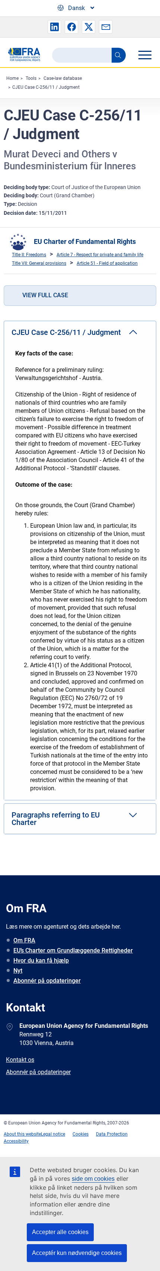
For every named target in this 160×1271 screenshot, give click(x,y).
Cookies (81, 1134)
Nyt (17, 970)
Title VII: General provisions (39, 263)
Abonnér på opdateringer (47, 980)
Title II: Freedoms (29, 254)
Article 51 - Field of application (107, 263)
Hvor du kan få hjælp (41, 960)
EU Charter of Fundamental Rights (85, 241)
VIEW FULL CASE (45, 295)
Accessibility (16, 1141)
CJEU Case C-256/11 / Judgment (46, 87)
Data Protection (112, 1134)
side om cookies (93, 1179)
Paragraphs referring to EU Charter (56, 818)
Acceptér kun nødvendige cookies (77, 1253)
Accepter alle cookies (60, 1232)
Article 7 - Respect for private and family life (100, 254)
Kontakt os (20, 1059)
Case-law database (63, 78)
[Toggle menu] (145, 55)
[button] (54, 27)
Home (12, 78)
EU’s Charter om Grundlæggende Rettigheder (73, 950)
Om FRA (24, 940)
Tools (31, 78)
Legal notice (53, 1134)
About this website (22, 1134)
